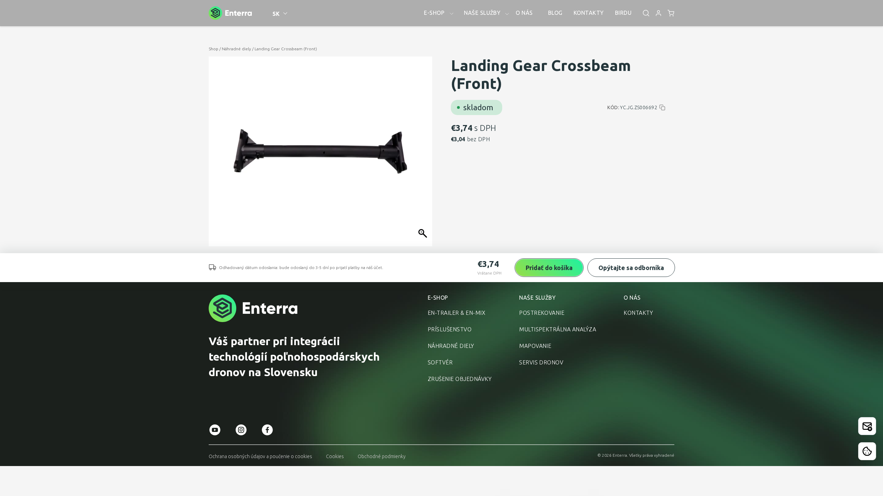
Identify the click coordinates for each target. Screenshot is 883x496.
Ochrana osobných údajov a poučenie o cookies (260, 456)
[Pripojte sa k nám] (867, 426)
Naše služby (537, 297)
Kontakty (638, 313)
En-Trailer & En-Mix (456, 313)
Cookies (335, 456)
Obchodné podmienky (382, 456)
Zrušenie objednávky (460, 379)
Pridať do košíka (549, 267)
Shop (213, 48)
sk (276, 14)
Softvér (440, 362)
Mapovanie (535, 346)
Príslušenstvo (450, 329)
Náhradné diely (236, 48)
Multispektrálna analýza (557, 329)
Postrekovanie (541, 313)
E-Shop (438, 297)
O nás (632, 297)
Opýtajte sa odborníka (631, 267)
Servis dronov (541, 362)
